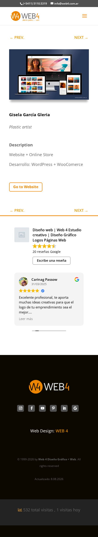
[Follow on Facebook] (31, 408)
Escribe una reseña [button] (51, 260)
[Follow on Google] (75, 408)
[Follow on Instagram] (20, 408)
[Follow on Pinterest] (53, 408)
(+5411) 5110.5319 (35, 3)
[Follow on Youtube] (42, 408)
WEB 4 (62, 431)
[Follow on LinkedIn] (64, 408)
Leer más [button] (26, 319)
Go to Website (25, 186)
